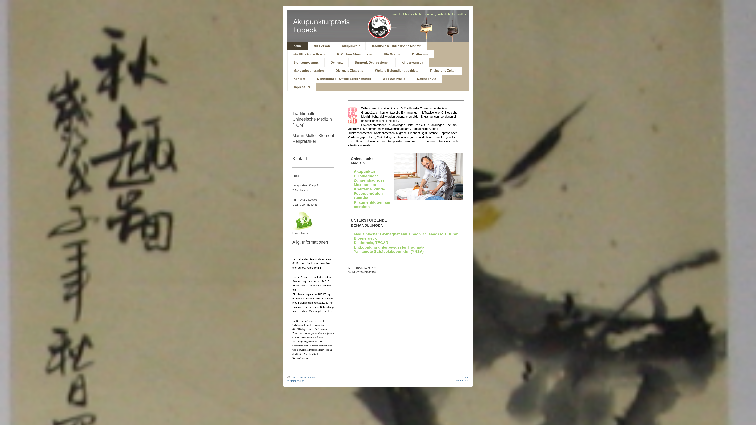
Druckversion (298, 377)
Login (465, 377)
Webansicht (462, 380)
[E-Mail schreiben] (304, 221)
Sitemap (312, 377)
